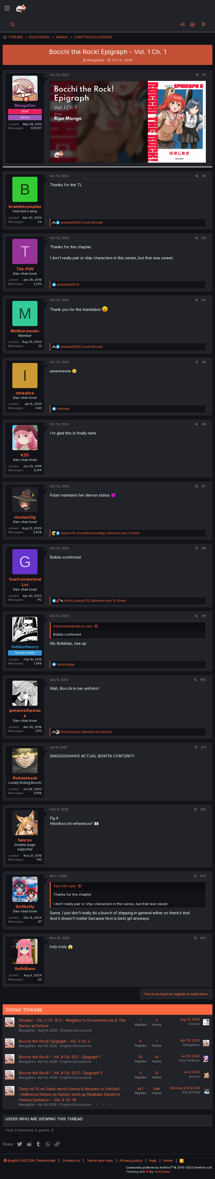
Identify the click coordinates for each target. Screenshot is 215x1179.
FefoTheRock (189, 1060)
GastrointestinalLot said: (73, 626)
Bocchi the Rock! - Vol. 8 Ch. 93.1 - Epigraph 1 (59, 1056)
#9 (204, 616)
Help (153, 1160)
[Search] (12, 24)
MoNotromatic (24, 330)
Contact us (71, 1160)
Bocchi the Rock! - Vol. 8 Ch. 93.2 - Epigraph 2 (60, 1072)
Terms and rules (100, 1160)
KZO (25, 455)
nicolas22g (25, 517)
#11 (203, 747)
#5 (204, 362)
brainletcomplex (25, 206)
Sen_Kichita (191, 1092)
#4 (204, 300)
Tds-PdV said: (64, 886)
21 (96, 1104)
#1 (204, 75)
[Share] (197, 75)
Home (168, 1160)
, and (86, 732)
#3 (204, 238)
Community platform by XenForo (169, 1167)
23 (109, 1104)
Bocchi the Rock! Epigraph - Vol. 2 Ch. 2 (54, 1041)
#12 (203, 809)
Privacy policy (131, 1160)
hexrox (25, 840)
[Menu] (7, 8)
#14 (203, 938)
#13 (203, 876)
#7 (204, 486)
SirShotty (25, 906)
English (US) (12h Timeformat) (31, 1160)
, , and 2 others (100, 533)
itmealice (25, 392)
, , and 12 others (95, 601)
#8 (204, 548)
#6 (204, 424)
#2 (204, 176)
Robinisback (25, 777)
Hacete (194, 1024)
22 (103, 1104)
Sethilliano (25, 968)
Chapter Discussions (76, 1030)
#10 (203, 680)
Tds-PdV (25, 268)
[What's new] (203, 24)
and (82, 222)
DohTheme (162, 1172)
